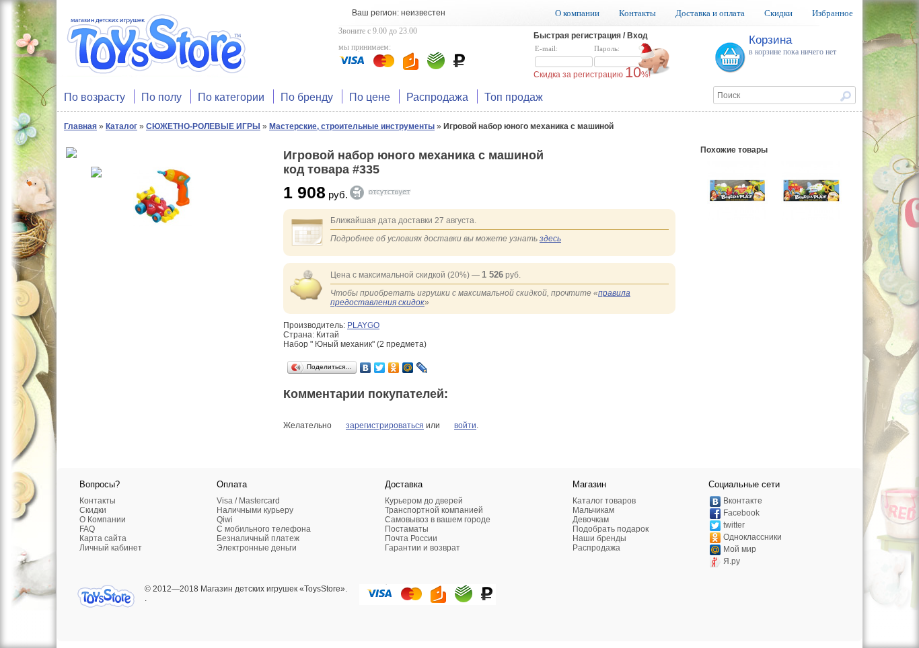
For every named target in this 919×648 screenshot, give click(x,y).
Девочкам (591, 519)
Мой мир (739, 549)
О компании (577, 13)
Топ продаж (513, 96)
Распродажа (437, 96)
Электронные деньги (257, 548)
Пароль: (607, 48)
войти (465, 425)
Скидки (778, 13)
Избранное (832, 13)
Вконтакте (742, 500)
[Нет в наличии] (387, 193)
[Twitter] (380, 367)
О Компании (102, 519)
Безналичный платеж (258, 538)
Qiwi (225, 519)
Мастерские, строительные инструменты (352, 126)
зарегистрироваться (385, 425)
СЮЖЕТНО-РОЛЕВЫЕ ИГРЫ (203, 126)
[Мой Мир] (408, 367)
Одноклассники (752, 537)
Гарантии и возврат (422, 548)
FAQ (87, 529)
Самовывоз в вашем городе (437, 519)
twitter (734, 525)
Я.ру (731, 561)
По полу (161, 96)
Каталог (121, 126)
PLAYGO (363, 325)
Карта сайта (102, 538)
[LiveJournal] (422, 367)
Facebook (741, 513)
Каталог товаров (604, 500)
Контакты (637, 13)
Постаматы (407, 529)
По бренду (307, 96)
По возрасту (94, 96)
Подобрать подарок (611, 529)
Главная (80, 126)
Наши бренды (599, 538)
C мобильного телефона (264, 529)
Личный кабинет (110, 548)
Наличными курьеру (255, 510)
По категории (231, 96)
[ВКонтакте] (366, 367)
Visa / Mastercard (248, 500)
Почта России (411, 538)
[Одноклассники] (394, 367)
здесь (550, 238)
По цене (369, 96)
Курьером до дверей (424, 500)
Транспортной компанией (434, 510)
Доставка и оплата (710, 13)
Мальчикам (593, 510)
